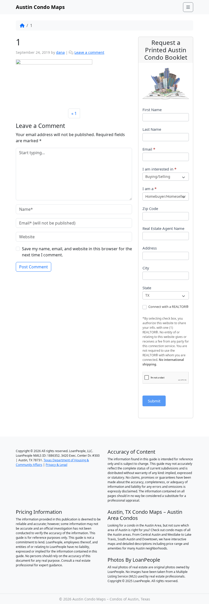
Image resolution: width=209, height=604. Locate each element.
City (145, 267)
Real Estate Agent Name (163, 228)
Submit (154, 400)
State (146, 287)
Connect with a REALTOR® (168, 307)
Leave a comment (89, 52)
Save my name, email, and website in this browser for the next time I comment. (77, 252)
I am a (149, 188)
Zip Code (150, 208)
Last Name (151, 129)
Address (149, 248)
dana (60, 52)
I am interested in (159, 169)
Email (148, 149)
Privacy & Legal (56, 465)
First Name (152, 109)
